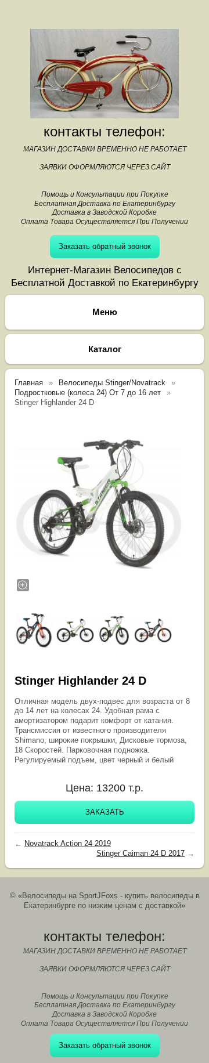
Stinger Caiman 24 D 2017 (140, 853)
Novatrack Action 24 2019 (67, 843)
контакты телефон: (104, 131)
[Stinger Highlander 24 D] (99, 504)
